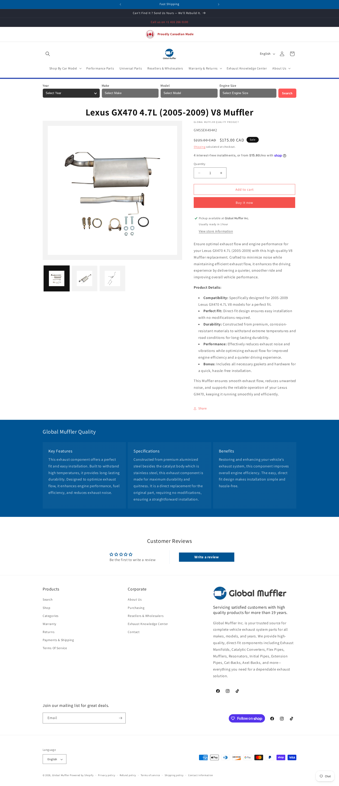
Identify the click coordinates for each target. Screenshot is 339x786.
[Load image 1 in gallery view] (56, 278)
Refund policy (128, 775)
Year (46, 85)
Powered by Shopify (82, 775)
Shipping (199, 146)
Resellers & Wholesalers (146, 616)
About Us (135, 600)
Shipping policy (174, 775)
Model (165, 85)
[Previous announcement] (120, 4)
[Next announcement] (219, 4)
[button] (48, 54)
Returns (48, 632)
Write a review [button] (206, 557)
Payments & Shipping (58, 640)
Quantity (199, 164)
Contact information (200, 775)
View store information (216, 231)
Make (105, 85)
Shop (46, 608)
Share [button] (202, 408)
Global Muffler (60, 775)
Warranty (49, 624)
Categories (51, 616)
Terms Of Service (55, 648)
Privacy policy (106, 775)
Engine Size (228, 85)
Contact (134, 632)
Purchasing (136, 608)
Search (287, 93)
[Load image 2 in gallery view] (84, 278)
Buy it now (244, 202)
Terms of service (150, 775)
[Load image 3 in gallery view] (112, 278)
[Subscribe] (120, 718)
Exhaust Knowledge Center (148, 624)
